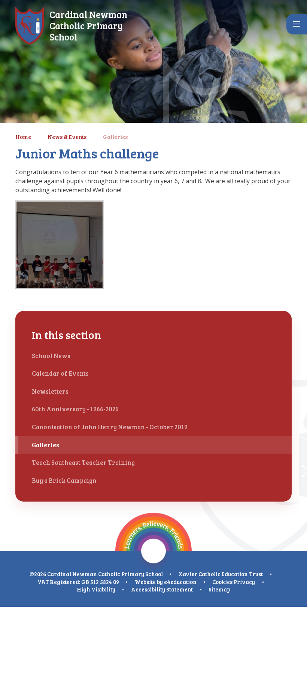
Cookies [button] (222, 581)
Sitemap (219, 589)
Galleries (115, 136)
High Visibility (96, 589)
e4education (180, 581)
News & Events (67, 136)
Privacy (244, 581)
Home (23, 136)
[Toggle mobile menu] (296, 24)
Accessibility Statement (162, 589)
